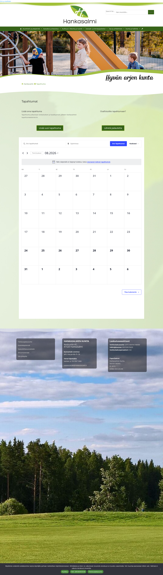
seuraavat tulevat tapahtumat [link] (98, 162)
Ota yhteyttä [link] (22, 356)
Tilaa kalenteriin (130, 292)
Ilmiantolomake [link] (23, 353)
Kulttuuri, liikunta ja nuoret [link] (72, 29)
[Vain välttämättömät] (160, 569)
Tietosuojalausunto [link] (25, 342)
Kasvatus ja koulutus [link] (51, 29)
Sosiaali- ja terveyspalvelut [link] (95, 29)
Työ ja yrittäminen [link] (115, 29)
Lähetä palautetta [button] (113, 128)
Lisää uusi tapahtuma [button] (50, 128)
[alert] (81, 162)
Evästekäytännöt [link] (24, 345)
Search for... (110, 11)
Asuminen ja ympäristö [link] (31, 29)
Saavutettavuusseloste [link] (26, 349)
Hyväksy (65, 572)
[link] (80, 26)
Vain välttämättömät (78, 572)
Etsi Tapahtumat (118, 144)
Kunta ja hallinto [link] (132, 29)
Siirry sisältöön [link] (5, 1)
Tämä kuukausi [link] (36, 153)
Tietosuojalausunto (95, 572)
